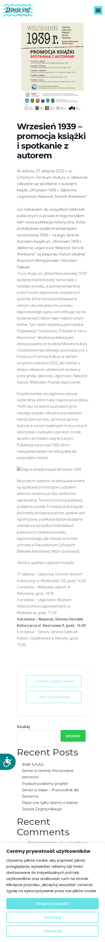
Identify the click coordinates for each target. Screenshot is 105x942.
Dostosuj (52, 917)
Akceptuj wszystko (52, 903)
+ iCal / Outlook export (53, 697)
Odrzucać (53, 931)
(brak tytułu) (32, 764)
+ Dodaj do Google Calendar (53, 681)
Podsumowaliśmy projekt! (45, 783)
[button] (98, 10)
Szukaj (23, 726)
